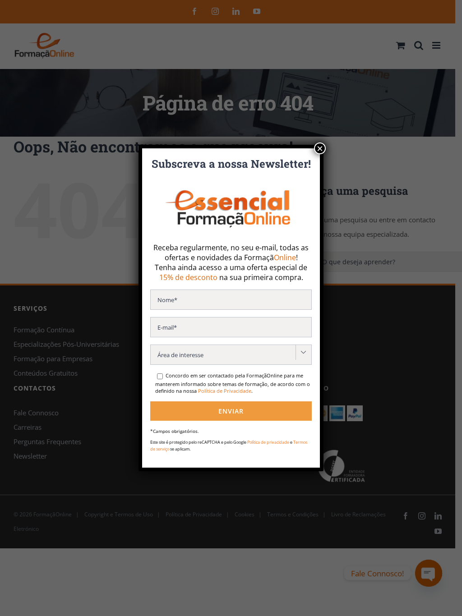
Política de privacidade (268, 442)
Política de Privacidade (224, 390)
